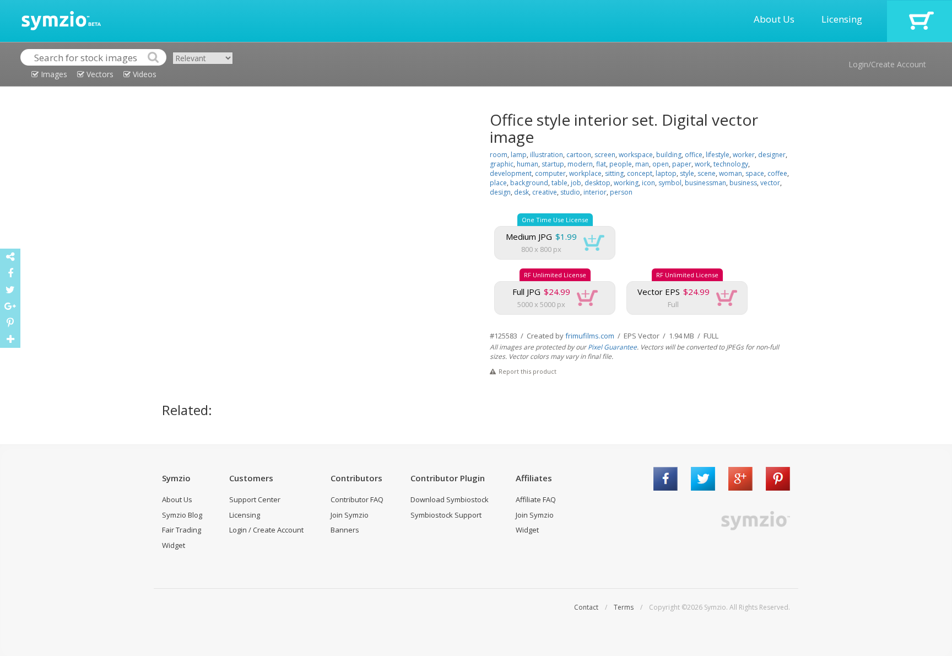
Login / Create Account (266, 530)
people (620, 164)
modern (580, 164)
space (754, 173)
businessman (705, 182)
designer (772, 154)
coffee (777, 173)
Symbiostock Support (446, 515)
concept (639, 173)
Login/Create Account (887, 64)
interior (595, 192)
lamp (519, 154)
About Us (774, 19)
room (498, 154)
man (642, 164)
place (498, 182)
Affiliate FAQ (536, 499)
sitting (614, 173)
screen (604, 154)
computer (550, 173)
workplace (585, 173)
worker (744, 154)
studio (570, 192)
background (529, 182)
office (693, 154)
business (743, 182)
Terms (624, 607)
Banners (345, 530)
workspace (636, 154)
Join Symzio (350, 515)
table (559, 182)
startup (553, 164)
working (626, 182)
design (500, 192)
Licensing (841, 19)
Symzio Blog (182, 515)
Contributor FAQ (357, 499)
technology (730, 164)
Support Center (254, 499)
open (660, 164)
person (621, 192)
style (687, 173)
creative (544, 192)
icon (648, 182)
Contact (586, 607)
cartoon (578, 154)
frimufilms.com (589, 336)
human (527, 164)
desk (521, 192)
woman (730, 173)
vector (770, 182)
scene (706, 173)
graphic (501, 164)
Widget (173, 545)
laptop (666, 173)
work (702, 164)
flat (601, 164)
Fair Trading (181, 530)
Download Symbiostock (449, 499)
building (668, 154)
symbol (669, 182)
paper (681, 164)
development (511, 173)
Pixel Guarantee (612, 347)
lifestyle (717, 154)
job (576, 182)
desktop (597, 182)
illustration (546, 154)
